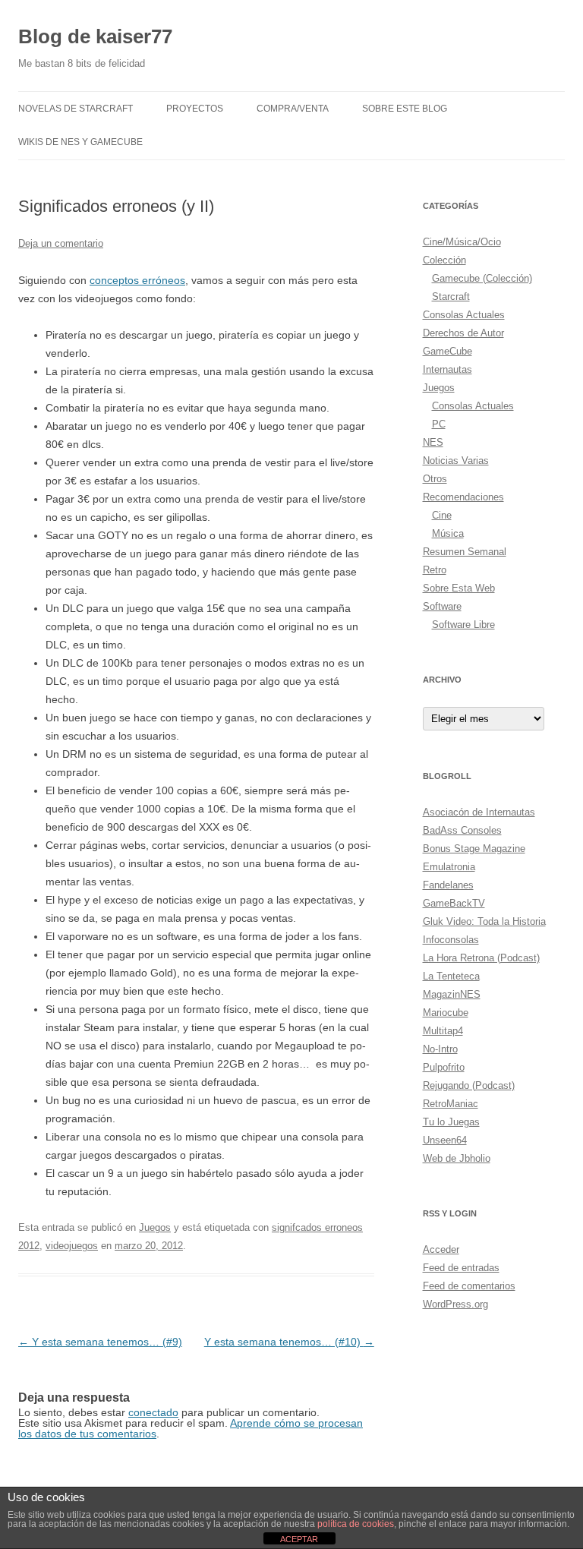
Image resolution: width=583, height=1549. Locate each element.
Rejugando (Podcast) (469, 1085)
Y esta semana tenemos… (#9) (100, 1342)
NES (433, 442)
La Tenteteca (451, 976)
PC (439, 424)
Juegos (155, 1227)
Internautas (447, 369)
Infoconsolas (451, 939)
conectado (153, 1412)
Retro (434, 570)
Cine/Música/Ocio (462, 242)
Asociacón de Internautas (479, 812)
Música (448, 533)
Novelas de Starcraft (75, 108)
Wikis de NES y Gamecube (80, 142)
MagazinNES (452, 994)
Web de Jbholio (456, 1158)
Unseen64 (445, 1140)
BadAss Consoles (462, 830)
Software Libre (463, 624)
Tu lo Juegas (451, 1122)
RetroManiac (450, 1103)
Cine (442, 515)
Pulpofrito (444, 1067)
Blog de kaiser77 (95, 36)
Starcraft (451, 296)
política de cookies (355, 1524)
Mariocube (445, 1012)
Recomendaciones (463, 497)
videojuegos (72, 1245)
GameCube (447, 351)
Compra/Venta (293, 108)
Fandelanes (448, 885)
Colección (444, 260)
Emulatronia (449, 866)
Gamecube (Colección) (482, 278)
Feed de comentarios (469, 1286)
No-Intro (440, 1049)
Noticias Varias (456, 460)
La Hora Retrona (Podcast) (481, 958)
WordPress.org (455, 1304)
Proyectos (194, 108)
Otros (435, 478)
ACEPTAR (299, 1539)
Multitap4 (443, 1030)
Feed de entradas (461, 1267)
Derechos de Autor (463, 333)
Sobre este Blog (404, 108)
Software (442, 606)
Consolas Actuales (464, 314)
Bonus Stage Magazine (474, 848)
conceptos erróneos (137, 280)
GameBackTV (454, 903)
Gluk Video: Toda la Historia (484, 921)
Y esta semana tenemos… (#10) (289, 1342)
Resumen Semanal (464, 551)
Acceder (441, 1249)
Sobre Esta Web (459, 588)
